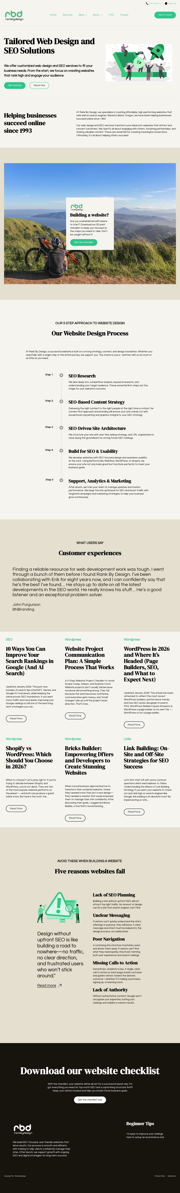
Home (53, 15)
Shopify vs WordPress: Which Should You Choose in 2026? (29, 757)
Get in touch (165, 15)
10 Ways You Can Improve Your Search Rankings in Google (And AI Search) (30, 661)
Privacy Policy (160, 1176)
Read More (16, 718)
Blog (81, 15)
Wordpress (73, 639)
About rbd (39, 85)
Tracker (124, 15)
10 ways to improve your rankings (144, 1134)
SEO (9, 639)
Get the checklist (83, 242)
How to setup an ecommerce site (145, 1137)
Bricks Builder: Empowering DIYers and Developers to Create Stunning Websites (89, 760)
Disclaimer (172, 1176)
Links (127, 739)
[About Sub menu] (102, 15)
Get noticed (14, 85)
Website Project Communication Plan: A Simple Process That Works (89, 658)
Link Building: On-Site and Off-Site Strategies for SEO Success (146, 757)
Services (68, 15)
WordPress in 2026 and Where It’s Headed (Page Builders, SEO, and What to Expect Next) (147, 664)
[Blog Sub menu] (86, 15)
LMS (111, 15)
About (96, 15)
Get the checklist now (90, 1099)
